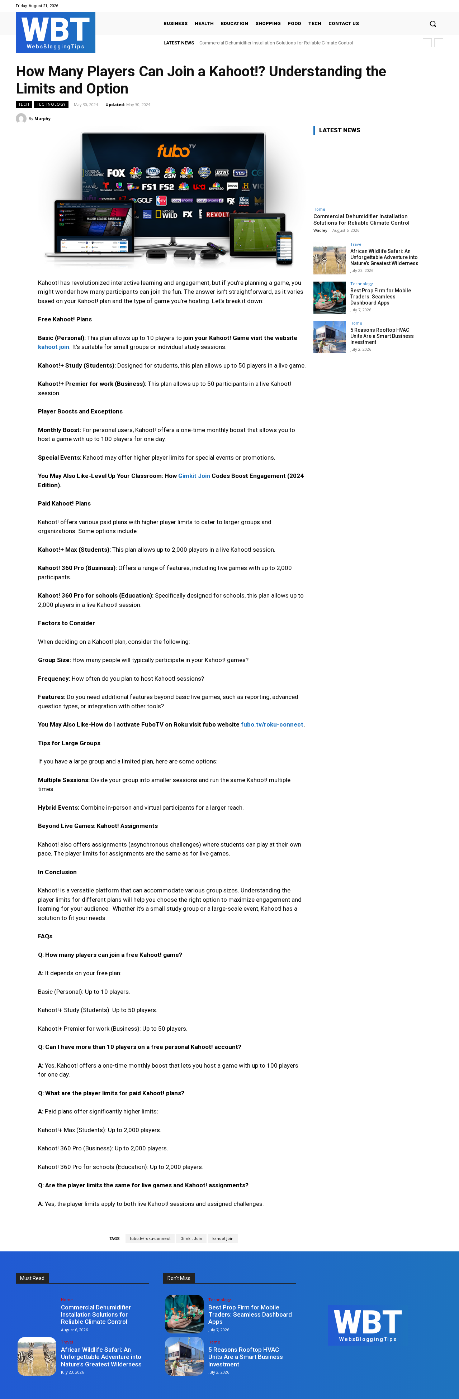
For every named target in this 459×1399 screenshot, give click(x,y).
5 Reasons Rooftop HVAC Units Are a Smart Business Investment (382, 336)
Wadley (320, 230)
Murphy (42, 118)
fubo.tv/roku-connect (150, 1238)
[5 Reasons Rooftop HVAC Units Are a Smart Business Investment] (329, 337)
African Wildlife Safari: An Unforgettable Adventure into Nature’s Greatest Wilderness (384, 257)
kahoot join (222, 1238)
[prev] (427, 42)
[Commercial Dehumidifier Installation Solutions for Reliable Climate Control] (367, 171)
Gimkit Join (191, 1238)
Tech (24, 104)
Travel (356, 244)
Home (319, 209)
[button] (432, 23)
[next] (438, 42)
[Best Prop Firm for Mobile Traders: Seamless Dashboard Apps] (329, 298)
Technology (51, 104)
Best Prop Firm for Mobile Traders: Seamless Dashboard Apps (380, 297)
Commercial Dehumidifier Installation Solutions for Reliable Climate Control (276, 42)
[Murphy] (22, 118)
